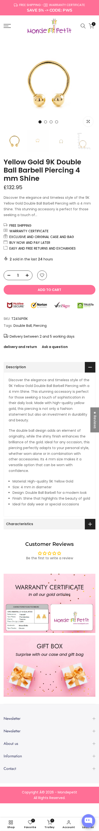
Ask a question (55, 346)
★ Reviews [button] (95, 419)
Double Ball (22, 325)
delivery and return (20, 346)
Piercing (40, 325)
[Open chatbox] (88, 821)
